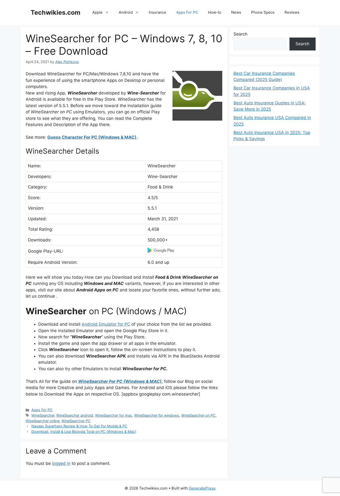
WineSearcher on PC (198, 415)
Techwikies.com (55, 12)
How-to (214, 12)
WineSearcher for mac (113, 415)
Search (240, 34)
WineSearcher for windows (156, 415)
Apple (97, 12)
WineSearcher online (42, 421)
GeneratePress (202, 488)
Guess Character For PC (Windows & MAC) (92, 137)
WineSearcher (42, 415)
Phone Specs (263, 12)
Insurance (157, 12)
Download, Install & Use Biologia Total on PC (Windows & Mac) (83, 431)
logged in (61, 463)
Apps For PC (187, 12)
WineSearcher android (74, 415)
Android (126, 12)
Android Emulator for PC (106, 324)
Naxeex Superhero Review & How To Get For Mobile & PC (79, 426)
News (236, 12)
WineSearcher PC (76, 421)
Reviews (291, 12)
